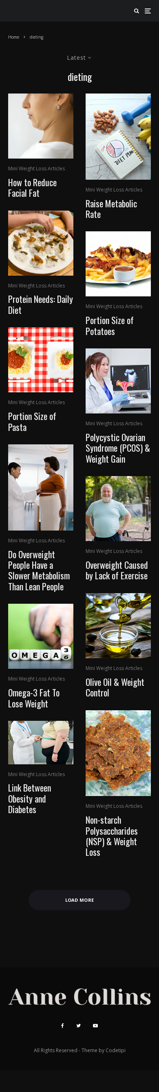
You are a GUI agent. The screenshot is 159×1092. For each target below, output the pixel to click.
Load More (79, 900)
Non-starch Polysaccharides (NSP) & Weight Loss (112, 835)
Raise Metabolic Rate (111, 209)
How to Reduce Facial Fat (32, 187)
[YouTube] (95, 1025)
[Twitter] (78, 1025)
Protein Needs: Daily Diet (40, 304)
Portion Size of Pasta (32, 421)
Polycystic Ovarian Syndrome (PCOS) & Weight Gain (118, 448)
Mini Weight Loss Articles (36, 168)
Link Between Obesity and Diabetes (29, 798)
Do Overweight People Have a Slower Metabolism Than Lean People (39, 570)
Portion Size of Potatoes (110, 325)
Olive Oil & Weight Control (115, 687)
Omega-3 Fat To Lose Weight (34, 698)
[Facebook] (62, 1025)
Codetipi (116, 1050)
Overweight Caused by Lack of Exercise (117, 570)
